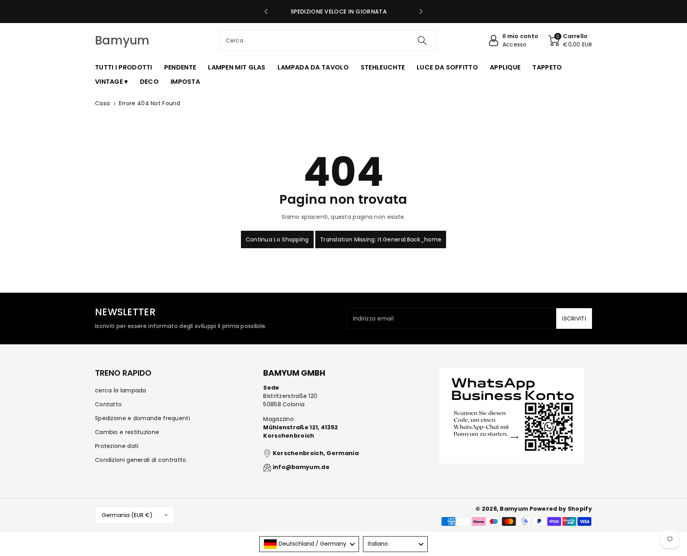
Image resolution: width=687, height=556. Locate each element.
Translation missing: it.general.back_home (380, 239)
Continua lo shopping (277, 239)
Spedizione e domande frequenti (142, 418)
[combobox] (328, 40)
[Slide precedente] (266, 11)
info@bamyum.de (301, 467)
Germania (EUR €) (127, 515)
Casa (102, 103)
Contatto (108, 404)
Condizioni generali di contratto (140, 460)
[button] (570, 40)
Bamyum (514, 509)
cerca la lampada (120, 390)
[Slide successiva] (420, 11)
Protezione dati (117, 446)
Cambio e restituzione (127, 432)
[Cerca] (422, 40)
